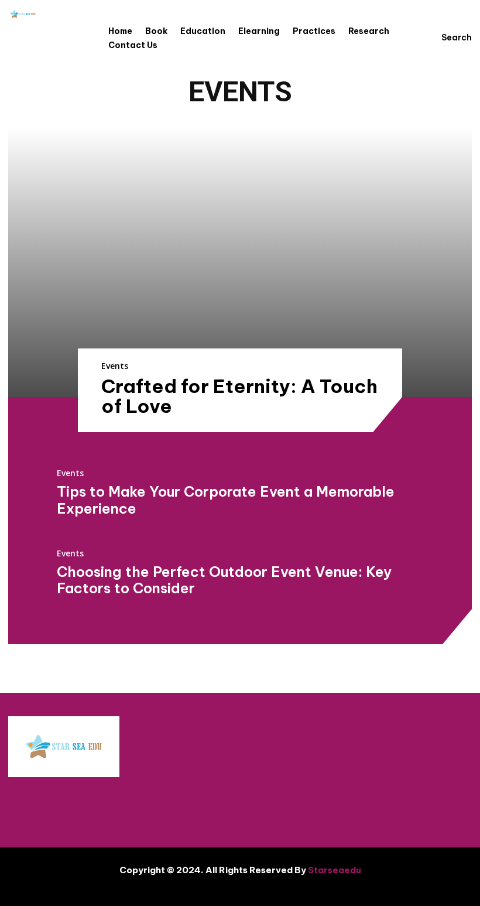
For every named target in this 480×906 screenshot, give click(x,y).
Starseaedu (334, 870)
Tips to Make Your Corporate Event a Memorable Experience (226, 500)
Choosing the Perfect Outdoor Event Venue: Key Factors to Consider (224, 580)
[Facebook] (387, 806)
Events (114, 365)
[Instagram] (422, 806)
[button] (445, 37)
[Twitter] (457, 806)
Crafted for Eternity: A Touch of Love (239, 396)
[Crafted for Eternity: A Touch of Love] (240, 262)
